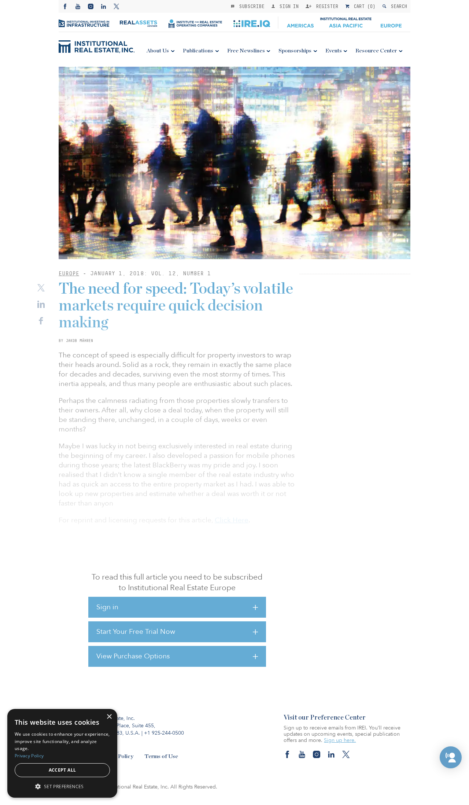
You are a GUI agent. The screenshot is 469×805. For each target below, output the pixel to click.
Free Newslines (246, 51)
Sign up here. (340, 740)
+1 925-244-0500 (164, 732)
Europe (69, 273)
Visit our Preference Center (325, 717)
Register (325, 6)
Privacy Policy (29, 756)
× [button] (109, 717)
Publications (198, 51)
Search (397, 6)
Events (333, 51)
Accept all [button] (62, 770)
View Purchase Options (133, 656)
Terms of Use (161, 756)
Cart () (363, 6)
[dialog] (62, 753)
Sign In (287, 6)
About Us (158, 51)
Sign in (107, 607)
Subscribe (250, 6)
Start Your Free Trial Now (135, 631)
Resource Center (376, 51)
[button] (451, 757)
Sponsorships (294, 51)
